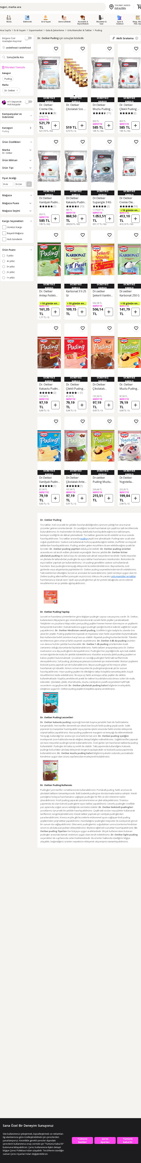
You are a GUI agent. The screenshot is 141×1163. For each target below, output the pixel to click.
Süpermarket (35, 30)
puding (83, 538)
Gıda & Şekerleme (55, 30)
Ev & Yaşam (20, 30)
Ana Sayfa (5, 30)
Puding (98, 30)
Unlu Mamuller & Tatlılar (79, 30)
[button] (74, 95)
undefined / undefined (18, 47)
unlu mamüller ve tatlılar (123, 576)
